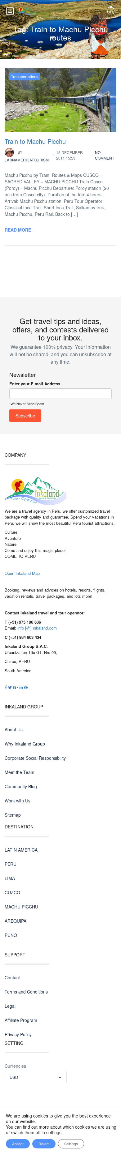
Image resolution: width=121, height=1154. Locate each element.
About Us (14, 729)
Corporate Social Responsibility (35, 758)
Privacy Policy (18, 1034)
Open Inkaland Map (22, 573)
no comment (104, 155)
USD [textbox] (14, 1077)
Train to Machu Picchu (35, 141)
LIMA (10, 878)
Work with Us (17, 800)
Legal (10, 1006)
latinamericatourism (27, 156)
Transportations (24, 76)
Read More (18, 230)
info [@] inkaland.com (37, 628)
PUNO (11, 935)
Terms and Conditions (26, 992)
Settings (71, 1143)
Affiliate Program (21, 1020)
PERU (10, 864)
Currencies (15, 1066)
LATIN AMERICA (21, 850)
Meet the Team (19, 772)
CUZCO (12, 892)
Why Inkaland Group (25, 744)
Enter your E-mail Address (34, 384)
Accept (18, 1143)
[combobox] (36, 1077)
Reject (43, 1143)
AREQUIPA (15, 921)
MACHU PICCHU (21, 907)
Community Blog (21, 786)
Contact (12, 977)
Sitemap (13, 815)
